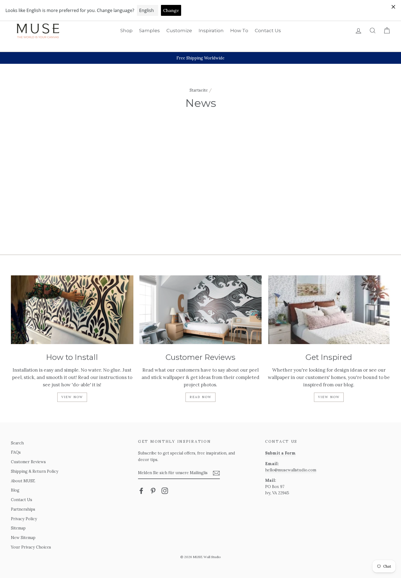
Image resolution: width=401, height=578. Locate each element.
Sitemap (18, 528)
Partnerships (23, 509)
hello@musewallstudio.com (290, 469)
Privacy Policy (24, 518)
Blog (15, 490)
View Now (72, 397)
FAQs (16, 452)
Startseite (199, 90)
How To (239, 30)
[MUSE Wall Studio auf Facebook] (141, 490)
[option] (200, 58)
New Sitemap (23, 537)
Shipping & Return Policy (34, 471)
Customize (179, 30)
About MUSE (23, 480)
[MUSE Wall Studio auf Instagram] (164, 490)
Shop (126, 30)
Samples (149, 30)
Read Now (201, 397)
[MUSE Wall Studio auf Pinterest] (153, 490)
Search (17, 442)
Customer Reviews (28, 461)
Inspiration (211, 30)
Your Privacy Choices (31, 547)
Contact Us (268, 30)
